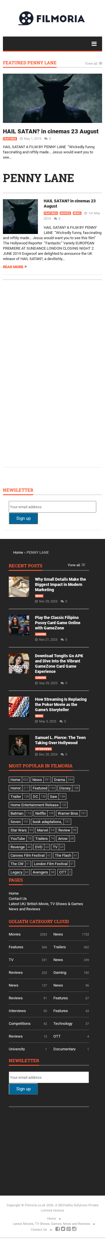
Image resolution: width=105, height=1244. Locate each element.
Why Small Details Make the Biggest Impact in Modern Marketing (60, 584)
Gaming (41, 634)
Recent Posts (25, 566)
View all (91, 64)
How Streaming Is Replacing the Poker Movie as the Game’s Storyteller (61, 704)
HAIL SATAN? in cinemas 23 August (51, 131)
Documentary (64, 1049)
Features (10, 138)
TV (11, 960)
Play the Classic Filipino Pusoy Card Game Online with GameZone (57, 622)
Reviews (16, 972)
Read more (13, 267)
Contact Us (18, 898)
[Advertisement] (52, 373)
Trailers (59, 947)
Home (18, 552)
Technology (62, 1023)
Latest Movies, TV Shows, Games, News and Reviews (51, 1224)
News (77, 213)
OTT (57, 1036)
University (17, 1049)
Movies (65, 213)
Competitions (20, 1023)
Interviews (43, 749)
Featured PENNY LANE (30, 63)
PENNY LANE (38, 177)
